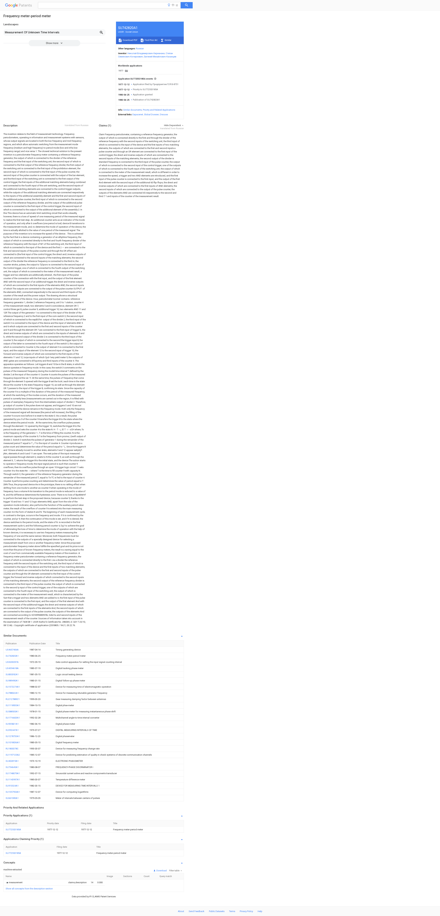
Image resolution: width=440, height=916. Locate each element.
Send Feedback (196, 911)
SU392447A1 (12, 730)
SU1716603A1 (13, 717)
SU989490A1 (12, 680)
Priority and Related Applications (159, 110)
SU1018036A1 (13, 742)
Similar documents (132, 110)
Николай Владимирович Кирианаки (146, 53)
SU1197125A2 (13, 755)
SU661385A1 (12, 798)
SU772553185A (13, 829)
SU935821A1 (12, 724)
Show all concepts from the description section (29, 888)
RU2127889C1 (13, 699)
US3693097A (12, 662)
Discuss (164, 114)
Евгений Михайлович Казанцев (160, 56)
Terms (232, 911)
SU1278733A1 (13, 736)
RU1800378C (12, 748)
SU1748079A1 (13, 773)
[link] (14, 882)
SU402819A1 (12, 761)
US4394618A (12, 668)
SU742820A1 (12, 656)
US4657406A (12, 649)
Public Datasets (216, 911)
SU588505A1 (12, 711)
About (181, 911)
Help (260, 911)
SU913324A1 (12, 785)
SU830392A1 (12, 674)
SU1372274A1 (13, 686)
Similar (167, 40)
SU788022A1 (12, 693)
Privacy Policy (246, 911)
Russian (140, 48)
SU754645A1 (12, 767)
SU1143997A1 (13, 779)
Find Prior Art (150, 40)
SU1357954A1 (13, 792)
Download (161, 870)
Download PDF (130, 40)
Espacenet (138, 114)
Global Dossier (151, 114)
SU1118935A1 (13, 705)
